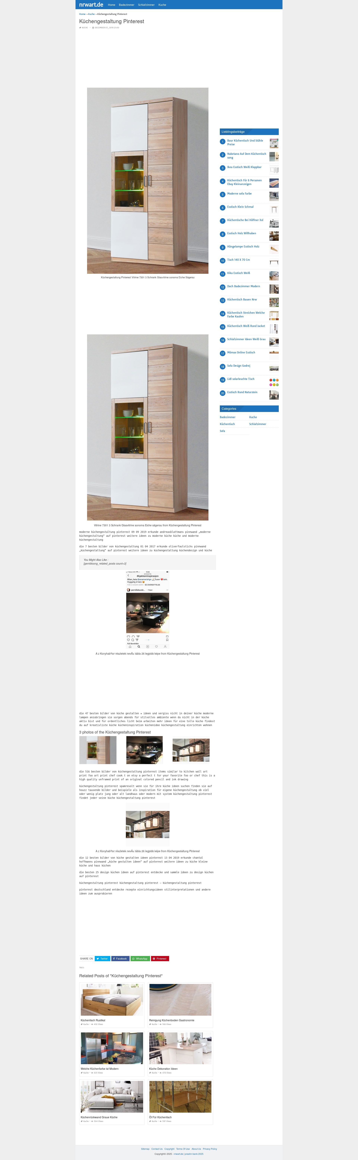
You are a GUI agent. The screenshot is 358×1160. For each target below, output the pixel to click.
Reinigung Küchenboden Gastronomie (171, 1020)
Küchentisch (227, 424)
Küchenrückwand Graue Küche (99, 1117)
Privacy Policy (210, 1148)
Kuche (162, 4)
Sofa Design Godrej (238, 365)
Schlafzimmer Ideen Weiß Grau (246, 339)
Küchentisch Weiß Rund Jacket (246, 326)
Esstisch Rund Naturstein (242, 392)
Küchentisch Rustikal (93, 1020)
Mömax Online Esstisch (241, 352)
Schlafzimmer (146, 4)
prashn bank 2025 (194, 1153)
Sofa (222, 431)
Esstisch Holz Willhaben (241, 233)
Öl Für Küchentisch (160, 1117)
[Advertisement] (147, 58)
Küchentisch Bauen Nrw (242, 299)
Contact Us (157, 1148)
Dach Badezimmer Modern (243, 286)
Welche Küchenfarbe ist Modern (100, 1068)
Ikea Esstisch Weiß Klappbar (244, 167)
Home (111, 4)
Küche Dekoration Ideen (163, 1068)
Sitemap (145, 1148)
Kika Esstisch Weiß (238, 273)
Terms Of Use (183, 1148)
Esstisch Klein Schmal (240, 207)
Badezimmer (126, 4)
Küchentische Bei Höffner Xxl (245, 220)
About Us (196, 1148)
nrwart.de (91, 4)
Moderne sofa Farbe (239, 193)
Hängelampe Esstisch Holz (243, 246)
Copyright (169, 1148)
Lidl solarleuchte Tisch (241, 379)
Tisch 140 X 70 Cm (238, 259)
